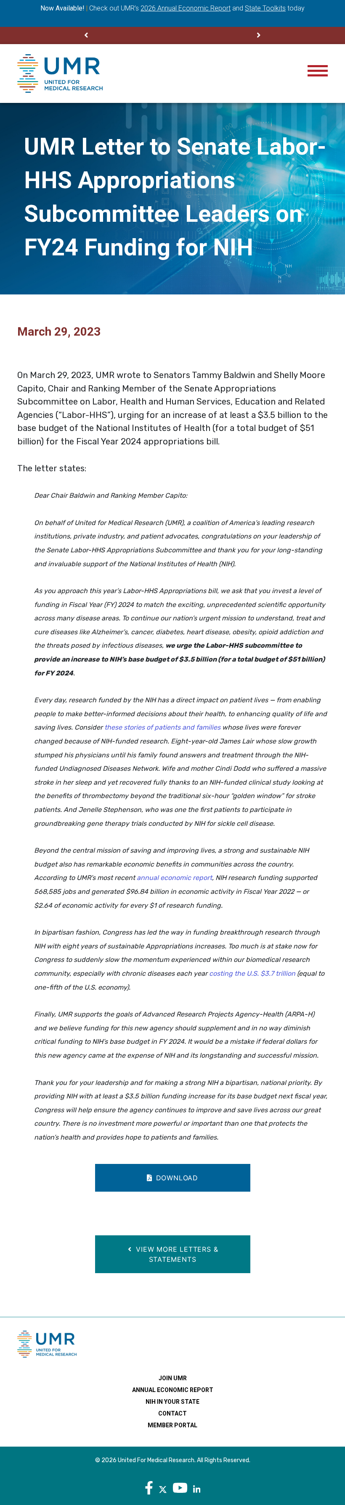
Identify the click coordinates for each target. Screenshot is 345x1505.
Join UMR (173, 1378)
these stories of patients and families (162, 727)
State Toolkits (265, 8)
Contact (172, 1413)
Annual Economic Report (172, 1390)
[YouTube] (180, 1488)
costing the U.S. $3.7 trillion (252, 973)
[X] (163, 1488)
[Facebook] (149, 1488)
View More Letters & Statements (176, 1254)
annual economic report (174, 878)
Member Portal (172, 1425)
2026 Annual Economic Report (186, 8)
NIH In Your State (172, 1401)
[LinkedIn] (197, 1488)
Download (176, 1178)
